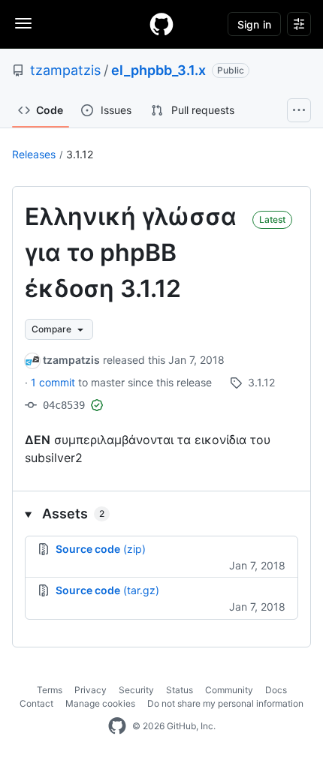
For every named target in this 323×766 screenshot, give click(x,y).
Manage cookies (100, 703)
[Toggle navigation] (23, 23)
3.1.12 (79, 154)
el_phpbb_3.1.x (158, 70)
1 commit (54, 382)
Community (229, 689)
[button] (161, 513)
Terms (49, 689)
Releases (34, 154)
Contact (36, 703)
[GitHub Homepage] (117, 726)
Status (179, 689)
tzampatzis (65, 70)
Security (136, 689)
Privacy (90, 689)
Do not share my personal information (225, 703)
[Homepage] (161, 24)
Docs (276, 689)
